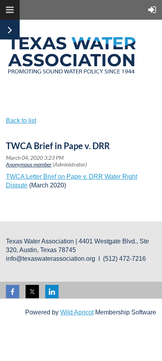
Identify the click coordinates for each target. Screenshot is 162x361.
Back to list (21, 120)
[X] (32, 291)
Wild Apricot (77, 312)
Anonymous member (29, 164)
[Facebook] (12, 291)
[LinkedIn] (52, 291)
